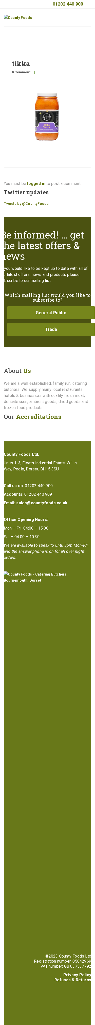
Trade (51, 329)
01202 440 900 (68, 4)
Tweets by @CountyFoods (26, 204)
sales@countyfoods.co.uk (41, 502)
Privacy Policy (77, 974)
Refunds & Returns (72, 980)
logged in (36, 183)
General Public (51, 312)
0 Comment (21, 72)
